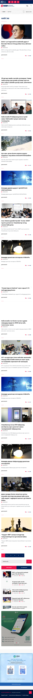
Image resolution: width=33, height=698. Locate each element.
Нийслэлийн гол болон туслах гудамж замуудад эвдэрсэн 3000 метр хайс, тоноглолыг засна (14, 323)
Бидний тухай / (4, 695)
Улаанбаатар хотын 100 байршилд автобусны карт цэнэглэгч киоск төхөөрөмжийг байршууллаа (12, 427)
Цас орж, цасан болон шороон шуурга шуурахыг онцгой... (19, 607)
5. (18, 555)
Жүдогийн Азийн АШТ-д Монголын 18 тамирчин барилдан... (20, 599)
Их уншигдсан (24, 567)
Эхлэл (3, 11)
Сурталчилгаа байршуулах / (15, 695)
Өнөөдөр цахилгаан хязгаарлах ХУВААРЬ (15, 257)
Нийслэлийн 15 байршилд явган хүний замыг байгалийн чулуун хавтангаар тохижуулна (14, 119)
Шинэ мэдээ (9, 567)
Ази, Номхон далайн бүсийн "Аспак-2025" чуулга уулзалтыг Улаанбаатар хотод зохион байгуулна (15, 223)
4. (14, 555)
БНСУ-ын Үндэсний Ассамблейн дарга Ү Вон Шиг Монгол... (20, 573)
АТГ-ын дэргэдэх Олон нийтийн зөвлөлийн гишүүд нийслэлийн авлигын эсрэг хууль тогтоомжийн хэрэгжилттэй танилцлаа (16, 360)
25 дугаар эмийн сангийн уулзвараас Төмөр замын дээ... (19, 582)
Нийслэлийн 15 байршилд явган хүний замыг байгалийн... (20, 590)
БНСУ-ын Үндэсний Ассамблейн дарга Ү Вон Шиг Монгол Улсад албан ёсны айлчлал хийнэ (16, 44)
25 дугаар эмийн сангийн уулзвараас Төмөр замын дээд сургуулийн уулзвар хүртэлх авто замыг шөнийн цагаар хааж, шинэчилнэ (16, 80)
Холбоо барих (25, 695)
